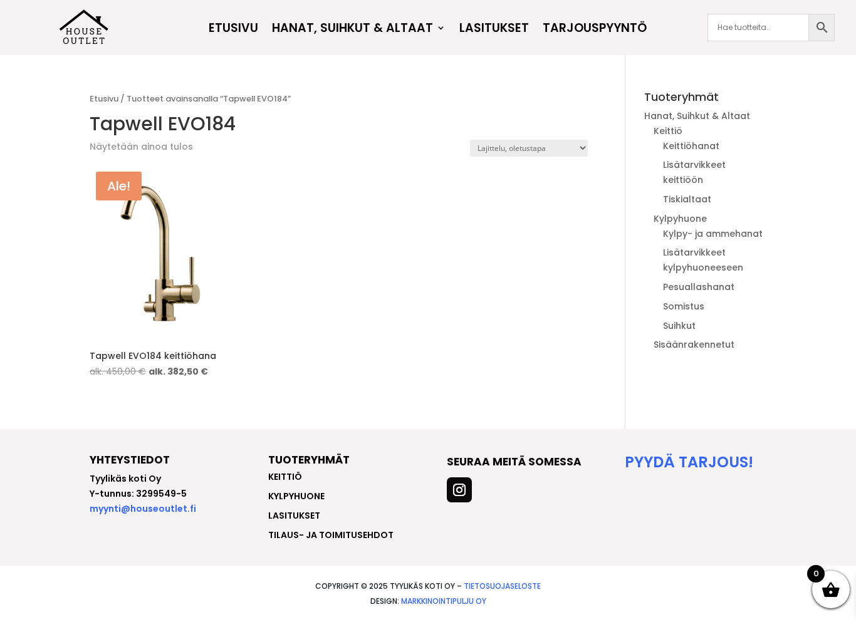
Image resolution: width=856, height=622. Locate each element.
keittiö (285, 476)
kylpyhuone (296, 496)
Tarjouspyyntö (595, 29)
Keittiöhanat (691, 146)
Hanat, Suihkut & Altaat (352, 29)
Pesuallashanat (698, 287)
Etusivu (233, 29)
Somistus (683, 306)
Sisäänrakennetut (694, 344)
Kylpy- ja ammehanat (713, 233)
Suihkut (679, 325)
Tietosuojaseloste (502, 586)
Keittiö (668, 131)
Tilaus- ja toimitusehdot (331, 535)
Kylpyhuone (680, 218)
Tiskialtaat (687, 199)
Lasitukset (494, 29)
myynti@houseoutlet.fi (143, 508)
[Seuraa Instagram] (459, 489)
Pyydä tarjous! (689, 462)
